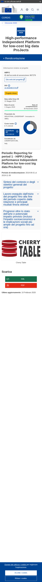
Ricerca (32, 9)
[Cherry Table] (21, 246)
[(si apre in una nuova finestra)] (9, 9)
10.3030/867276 (10, 88)
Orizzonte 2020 (11, 23)
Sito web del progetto (14, 80)
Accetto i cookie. (21, 573)
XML (23, 279)
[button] (27, 9)
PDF (23, 285)
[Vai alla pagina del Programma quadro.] (21, 32)
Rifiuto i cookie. (21, 578)
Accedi (21, 9)
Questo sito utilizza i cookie (15, 565)
